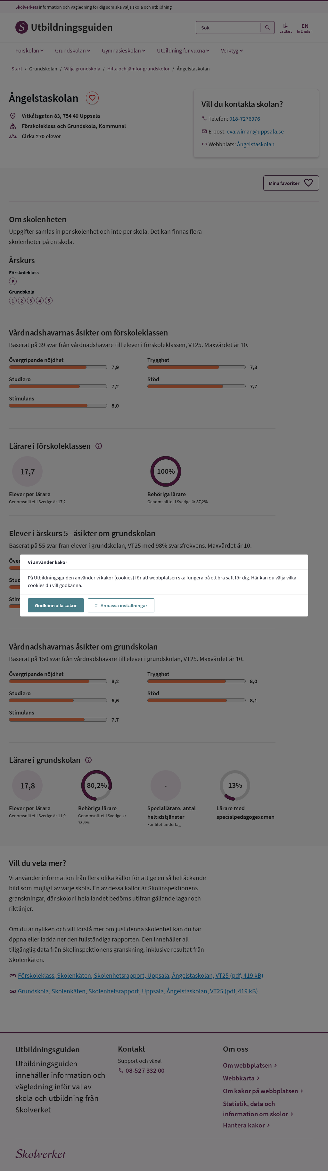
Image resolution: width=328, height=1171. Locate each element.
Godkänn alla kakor (56, 605)
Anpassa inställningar (124, 605)
